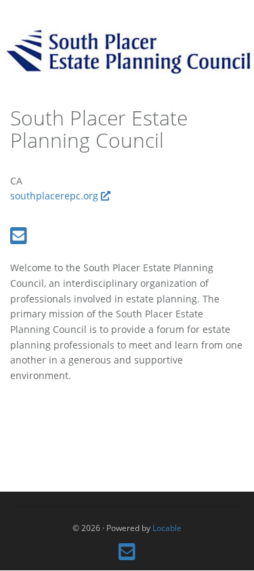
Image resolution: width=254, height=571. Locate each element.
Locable (167, 527)
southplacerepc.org (55, 195)
